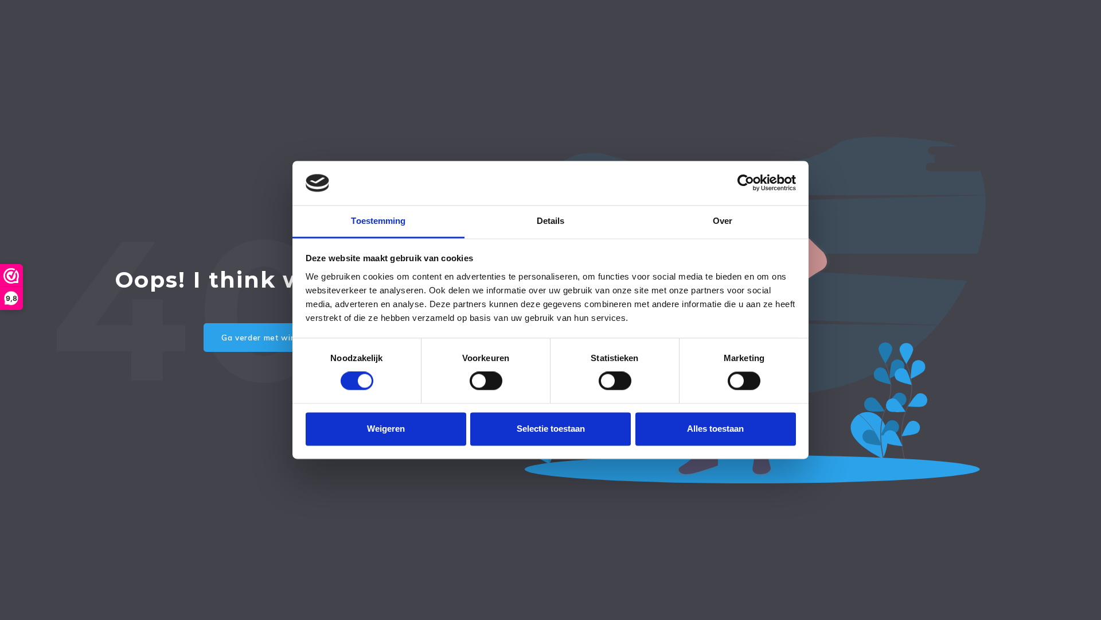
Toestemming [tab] (378, 221)
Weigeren (386, 428)
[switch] (486, 381)
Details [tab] (551, 221)
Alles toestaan (715, 428)
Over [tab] (722, 221)
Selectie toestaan (551, 428)
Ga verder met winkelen (269, 337)
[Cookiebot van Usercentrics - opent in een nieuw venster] (746, 183)
